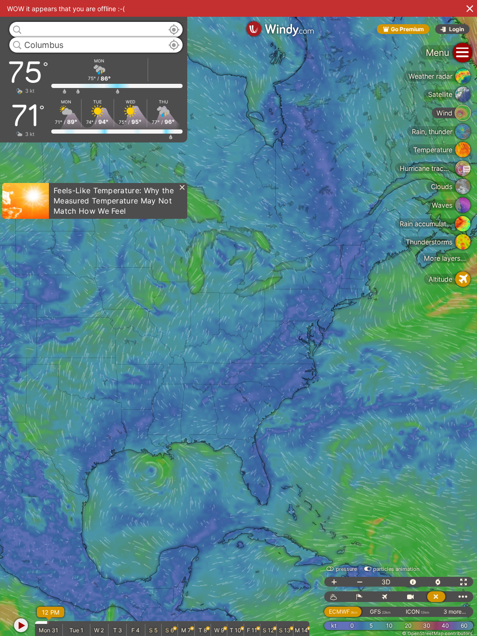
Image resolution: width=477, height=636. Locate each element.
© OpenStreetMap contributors (437, 633)
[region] (238, 318)
